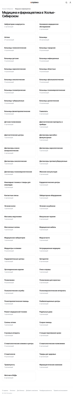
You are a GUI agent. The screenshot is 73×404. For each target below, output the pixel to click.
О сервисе (5, 390)
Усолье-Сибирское (7, 9)
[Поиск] (66, 2)
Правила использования (60, 390)
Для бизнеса (20, 390)
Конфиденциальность (46, 390)
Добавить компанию (32, 390)
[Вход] (70, 2)
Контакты (12, 390)
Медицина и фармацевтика (23, 9)
